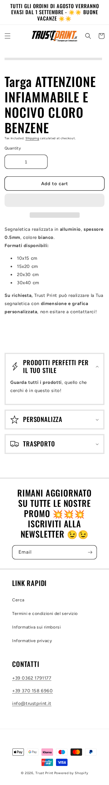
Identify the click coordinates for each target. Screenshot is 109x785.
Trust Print (44, 773)
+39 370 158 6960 (32, 690)
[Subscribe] (90, 552)
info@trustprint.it (31, 703)
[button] (54, 201)
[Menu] (7, 36)
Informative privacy (32, 640)
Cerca (18, 600)
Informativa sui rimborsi (36, 627)
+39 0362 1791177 (31, 678)
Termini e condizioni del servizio (45, 613)
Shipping (32, 138)
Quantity (13, 148)
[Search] (88, 36)
